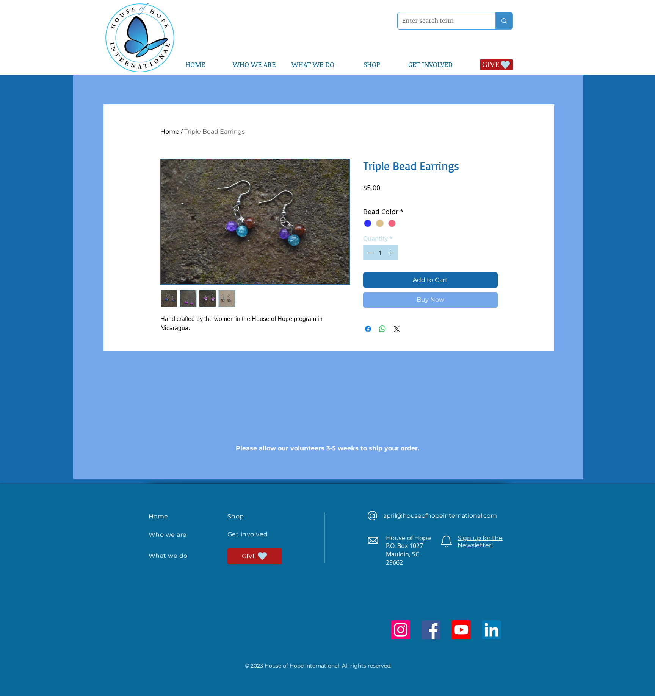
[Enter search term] (503, 20)
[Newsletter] (446, 541)
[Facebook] (431, 629)
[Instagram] (400, 629)
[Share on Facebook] (368, 328)
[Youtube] (461, 629)
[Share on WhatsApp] (382, 328)
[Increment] (391, 253)
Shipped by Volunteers (437, 198)
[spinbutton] (380, 253)
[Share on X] (396, 328)
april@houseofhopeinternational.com (440, 515)
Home (169, 131)
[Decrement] (369, 253)
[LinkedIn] (491, 629)
